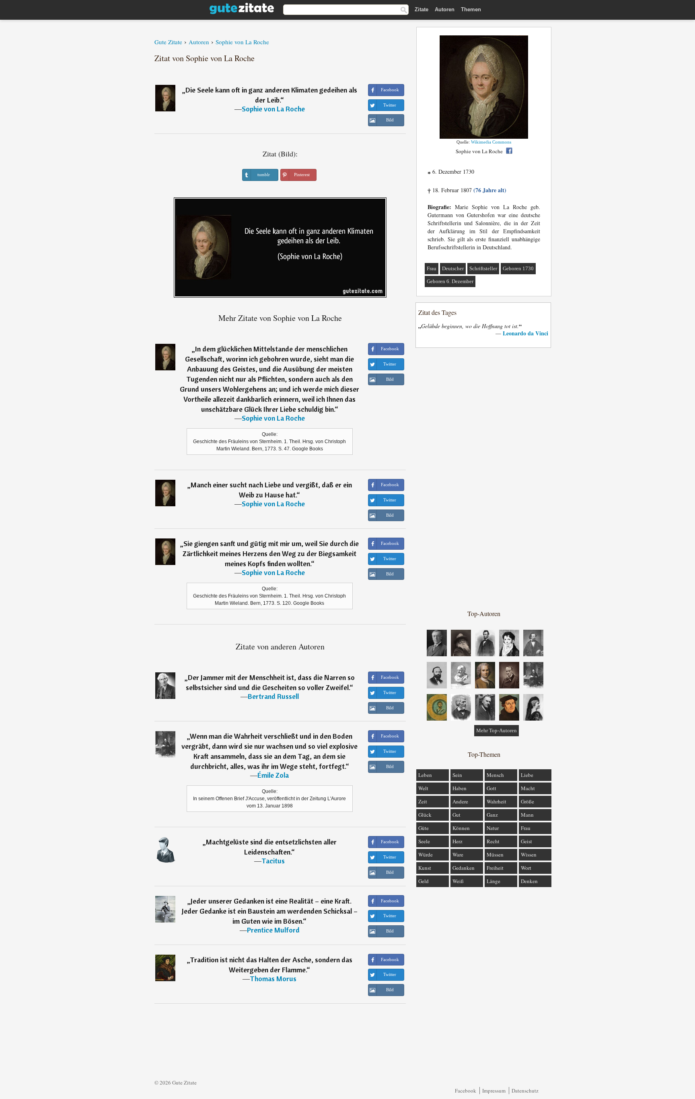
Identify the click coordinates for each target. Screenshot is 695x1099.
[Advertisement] (484, 478)
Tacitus (273, 860)
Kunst (424, 867)
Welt (423, 788)
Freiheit (495, 867)
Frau (431, 268)
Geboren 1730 (518, 268)
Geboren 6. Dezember (450, 281)
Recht (493, 841)
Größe (527, 801)
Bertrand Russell (273, 696)
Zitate (421, 9)
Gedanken (463, 867)
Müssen (495, 854)
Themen (471, 9)
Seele (424, 841)
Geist (526, 841)
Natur (493, 828)
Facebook (465, 1090)
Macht (528, 788)
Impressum (494, 1090)
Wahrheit (496, 801)
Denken (529, 881)
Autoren (444, 9)
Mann (527, 814)
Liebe (527, 775)
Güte (423, 828)
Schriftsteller (483, 268)
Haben (459, 788)
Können (461, 828)
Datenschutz (525, 1090)
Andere (460, 801)
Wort (526, 867)
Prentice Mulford (273, 930)
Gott (491, 788)
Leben (425, 775)
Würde (425, 854)
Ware (457, 854)
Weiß (458, 881)
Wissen (529, 854)
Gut (456, 814)
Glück (425, 814)
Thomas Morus (273, 978)
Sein (457, 775)
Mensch (495, 775)
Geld (423, 881)
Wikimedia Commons (491, 142)
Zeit (422, 801)
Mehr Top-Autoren (496, 730)
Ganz (492, 814)
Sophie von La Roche (273, 108)
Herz (457, 841)
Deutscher (453, 268)
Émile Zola (273, 775)
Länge (493, 881)
